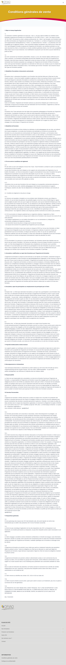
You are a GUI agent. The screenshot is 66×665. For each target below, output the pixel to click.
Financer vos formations (8, 632)
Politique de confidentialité (8, 661)
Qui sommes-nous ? (7, 638)
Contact (4, 641)
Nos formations (5, 628)
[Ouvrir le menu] (63, 3)
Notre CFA (4, 635)
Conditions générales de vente (9, 658)
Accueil (3, 625)
